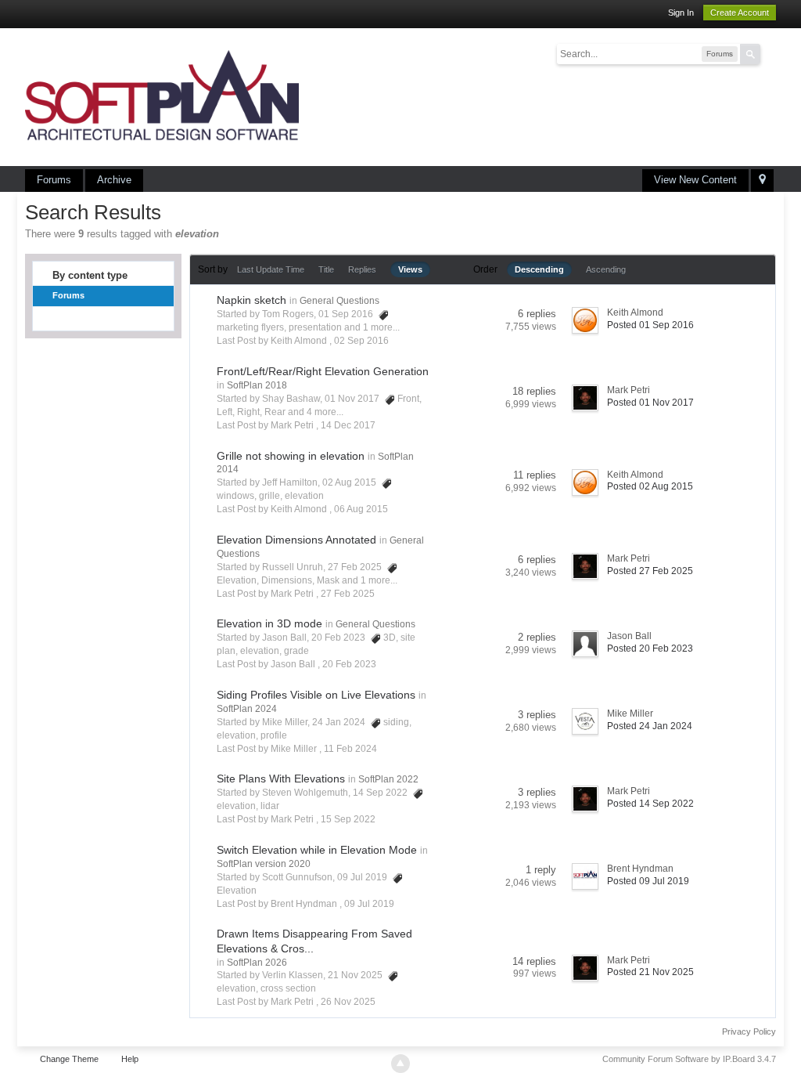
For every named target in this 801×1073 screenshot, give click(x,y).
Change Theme (69, 1059)
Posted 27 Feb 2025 (650, 570)
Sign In (681, 12)
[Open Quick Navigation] (762, 180)
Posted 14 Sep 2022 (650, 803)
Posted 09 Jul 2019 (648, 881)
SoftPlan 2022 (388, 779)
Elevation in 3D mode (269, 623)
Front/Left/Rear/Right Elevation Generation (323, 371)
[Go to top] (400, 1063)
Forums (54, 180)
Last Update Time (270, 269)
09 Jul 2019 (369, 903)
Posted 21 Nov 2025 (650, 971)
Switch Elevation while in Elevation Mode (317, 850)
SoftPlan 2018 (257, 385)
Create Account (739, 12)
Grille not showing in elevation (291, 456)
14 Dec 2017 (348, 425)
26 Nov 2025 (348, 1001)
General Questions (339, 300)
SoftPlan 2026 (257, 962)
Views (410, 269)
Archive (114, 180)
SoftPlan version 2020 (264, 863)
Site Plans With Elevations (281, 778)
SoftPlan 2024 (247, 708)
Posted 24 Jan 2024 (649, 726)
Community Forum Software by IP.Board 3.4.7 (689, 1059)
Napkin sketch (251, 300)
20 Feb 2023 (349, 664)
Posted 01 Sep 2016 (650, 325)
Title (326, 269)
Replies (362, 269)
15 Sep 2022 (348, 819)
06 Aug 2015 (361, 509)
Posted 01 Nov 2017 (650, 402)
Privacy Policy (749, 1031)
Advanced (769, 53)
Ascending (606, 269)
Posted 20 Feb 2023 (650, 648)
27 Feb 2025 (348, 593)
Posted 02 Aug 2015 (650, 486)
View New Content (695, 180)
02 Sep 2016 (361, 340)
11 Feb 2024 (350, 748)
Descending (539, 269)
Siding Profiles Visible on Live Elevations (316, 694)
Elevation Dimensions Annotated (296, 539)
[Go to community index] (162, 96)
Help (129, 1059)
